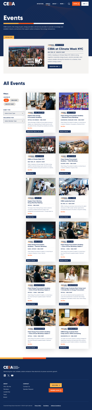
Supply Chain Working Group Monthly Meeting (35, 202)
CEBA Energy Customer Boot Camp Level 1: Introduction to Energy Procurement (73, 289)
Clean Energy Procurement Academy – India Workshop (69, 160)
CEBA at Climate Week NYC (65, 48)
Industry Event (9, 104)
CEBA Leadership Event (68, 201)
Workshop (30, 197)
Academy (30, 112)
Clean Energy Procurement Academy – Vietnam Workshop (37, 245)
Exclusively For (8, 117)
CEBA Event (14, 100)
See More (30, 127)
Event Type (6, 109)
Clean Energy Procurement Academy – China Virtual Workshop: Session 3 (39, 332)
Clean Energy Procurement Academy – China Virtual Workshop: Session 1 (72, 245)
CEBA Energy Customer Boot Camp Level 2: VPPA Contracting (71, 332)
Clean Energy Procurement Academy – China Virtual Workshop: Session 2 (39, 289)
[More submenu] (64, 3)
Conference (51, 44)
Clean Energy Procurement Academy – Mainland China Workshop (72, 116)
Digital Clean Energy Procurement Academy (35, 116)
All (6, 100)
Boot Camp (64, 285)
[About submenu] (57, 3)
